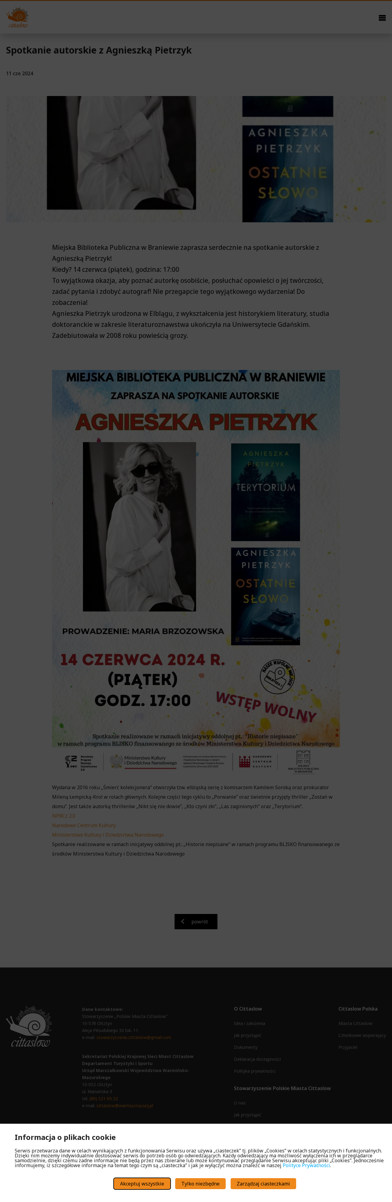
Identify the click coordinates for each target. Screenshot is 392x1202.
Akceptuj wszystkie (142, 1183)
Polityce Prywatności (306, 1165)
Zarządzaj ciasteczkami (263, 1183)
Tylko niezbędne (200, 1183)
